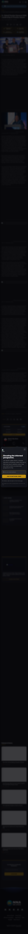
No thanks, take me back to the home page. (12, 480)
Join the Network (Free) (14, 476)
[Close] (24, 449)
